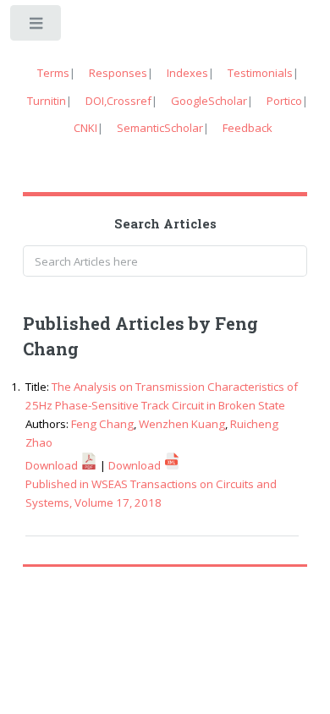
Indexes (187, 72)
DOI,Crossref (118, 100)
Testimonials (260, 72)
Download (52, 465)
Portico (284, 100)
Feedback (247, 127)
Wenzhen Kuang (182, 423)
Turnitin (46, 100)
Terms (53, 72)
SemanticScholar (160, 127)
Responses (118, 72)
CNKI (85, 127)
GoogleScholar (209, 100)
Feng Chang (102, 423)
